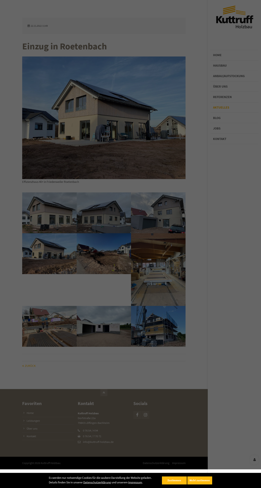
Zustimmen (174, 480)
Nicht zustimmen (199, 480)
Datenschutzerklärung (97, 482)
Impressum (135, 482)
